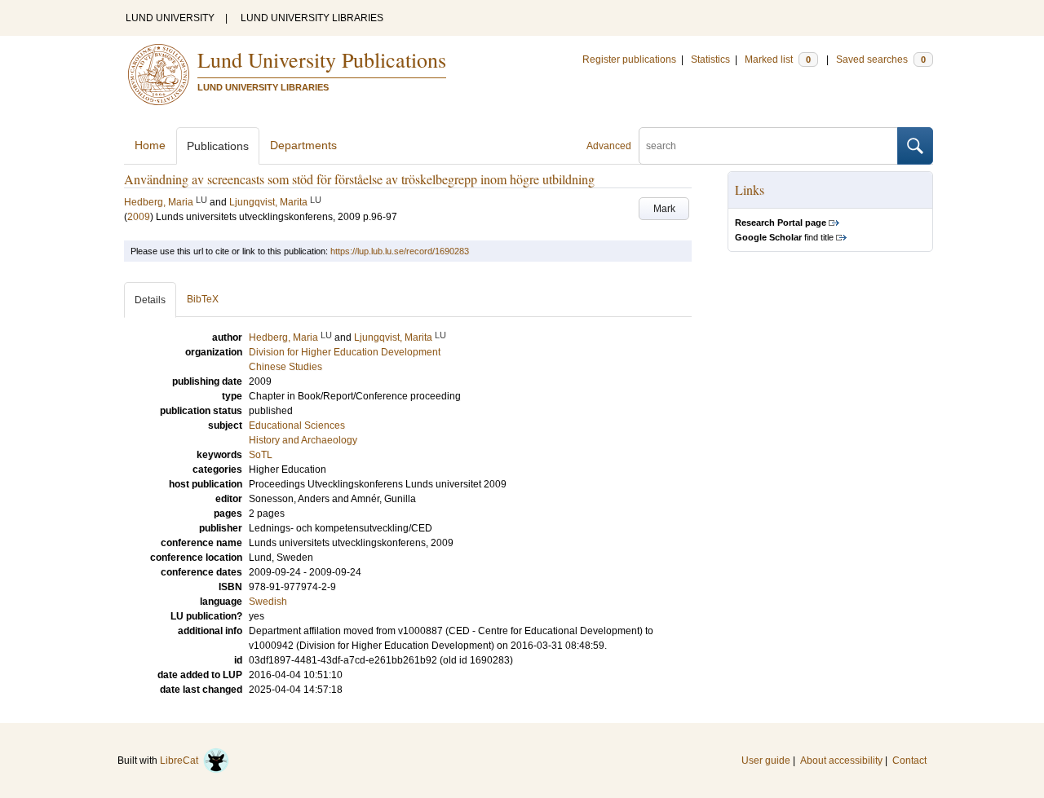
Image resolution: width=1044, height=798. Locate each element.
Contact (909, 760)
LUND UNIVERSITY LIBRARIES (312, 18)
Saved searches (881, 59)
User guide (765, 760)
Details (150, 300)
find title (784, 237)
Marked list (778, 59)
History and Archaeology (303, 440)
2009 (138, 217)
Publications (218, 145)
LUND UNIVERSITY (170, 18)
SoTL (260, 455)
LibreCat (181, 760)
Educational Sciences (297, 425)
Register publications (629, 59)
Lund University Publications (321, 59)
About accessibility (841, 760)
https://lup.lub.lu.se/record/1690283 (399, 251)
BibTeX (203, 299)
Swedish (268, 601)
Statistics (710, 59)
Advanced (608, 146)
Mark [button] (664, 208)
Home (150, 145)
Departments (303, 145)
